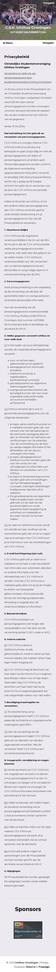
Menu (9, 43)
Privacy (44, 962)
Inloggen (49, 3)
